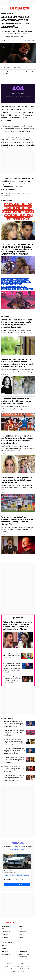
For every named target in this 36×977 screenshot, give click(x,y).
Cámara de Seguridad (15, 194)
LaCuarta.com (9, 41)
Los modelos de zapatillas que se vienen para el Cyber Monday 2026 (11, 655)
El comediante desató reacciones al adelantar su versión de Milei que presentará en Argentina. (17, 529)
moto (31, 194)
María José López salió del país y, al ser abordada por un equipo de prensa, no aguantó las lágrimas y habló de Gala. (17, 448)
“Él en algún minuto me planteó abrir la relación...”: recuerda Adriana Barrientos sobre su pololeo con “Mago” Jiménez (17, 625)
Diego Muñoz (5, 196)
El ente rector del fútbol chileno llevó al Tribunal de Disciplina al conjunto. (15, 407)
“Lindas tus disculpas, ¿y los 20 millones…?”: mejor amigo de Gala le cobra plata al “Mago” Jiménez (11, 679)
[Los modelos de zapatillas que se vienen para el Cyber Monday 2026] (27, 656)
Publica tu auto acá (18, 850)
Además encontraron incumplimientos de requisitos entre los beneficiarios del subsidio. (17, 331)
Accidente (26, 194)
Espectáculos (7, 13)
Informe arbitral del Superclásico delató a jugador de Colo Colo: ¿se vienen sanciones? (17, 480)
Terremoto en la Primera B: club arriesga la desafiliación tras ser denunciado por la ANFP (16, 401)
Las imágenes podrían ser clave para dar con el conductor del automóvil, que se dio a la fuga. (17, 370)
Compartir (6, 67)
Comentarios (16, 67)
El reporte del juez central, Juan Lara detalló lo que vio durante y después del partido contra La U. (17, 487)
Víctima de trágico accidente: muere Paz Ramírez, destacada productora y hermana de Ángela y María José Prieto (14, 742)
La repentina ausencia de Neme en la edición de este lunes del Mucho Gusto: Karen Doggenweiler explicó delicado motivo (14, 751)
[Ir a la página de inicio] (19, 8)
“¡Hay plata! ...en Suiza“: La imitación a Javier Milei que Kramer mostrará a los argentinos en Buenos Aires (17, 520)
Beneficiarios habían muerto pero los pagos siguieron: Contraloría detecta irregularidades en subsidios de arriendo (16, 323)
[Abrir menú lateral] (3, 8)
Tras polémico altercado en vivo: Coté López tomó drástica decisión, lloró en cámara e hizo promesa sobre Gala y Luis (17, 439)
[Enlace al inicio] (18, 617)
